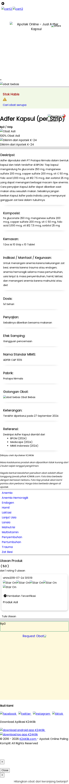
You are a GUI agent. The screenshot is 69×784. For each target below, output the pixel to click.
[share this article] (56, 26)
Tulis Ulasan (9, 616)
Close (4, 770)
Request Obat (33, 636)
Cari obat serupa (14, 105)
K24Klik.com (28, 739)
